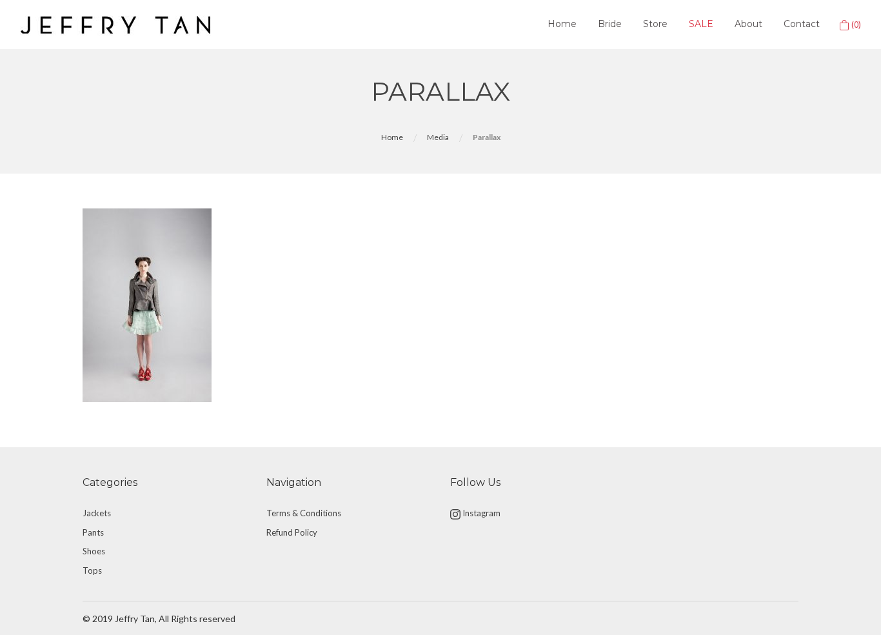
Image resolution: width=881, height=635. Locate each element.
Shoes (94, 551)
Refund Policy (291, 532)
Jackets (97, 513)
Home (562, 24)
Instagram (480, 513)
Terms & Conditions (303, 513)
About (748, 24)
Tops (92, 570)
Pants (93, 532)
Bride (610, 24)
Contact (802, 24)
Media (438, 137)
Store (655, 24)
